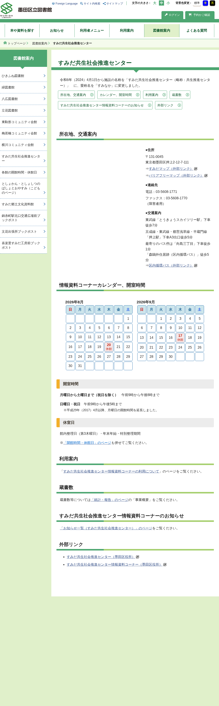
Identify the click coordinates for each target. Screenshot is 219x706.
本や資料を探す (22, 30)
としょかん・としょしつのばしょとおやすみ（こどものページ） (21, 188)
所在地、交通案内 (73, 95)
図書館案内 (161, 30)
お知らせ (57, 30)
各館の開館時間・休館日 (19, 172)
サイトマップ (114, 3)
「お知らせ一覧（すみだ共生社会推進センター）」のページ (106, 528)
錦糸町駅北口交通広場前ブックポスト (21, 218)
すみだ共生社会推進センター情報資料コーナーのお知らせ (102, 105)
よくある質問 (196, 30)
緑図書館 (8, 87)
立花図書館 (10, 110)
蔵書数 (177, 95)
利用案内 (127, 30)
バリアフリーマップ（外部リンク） (176, 175)
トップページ (17, 43)
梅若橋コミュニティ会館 (19, 133)
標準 (197, 2)
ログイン (174, 14)
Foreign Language (66, 3)
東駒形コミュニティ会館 (19, 122)
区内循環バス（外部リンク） (171, 265)
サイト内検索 (92, 3)
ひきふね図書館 (13, 76)
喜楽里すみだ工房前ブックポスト (21, 245)
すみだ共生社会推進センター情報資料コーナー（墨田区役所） (115, 564)
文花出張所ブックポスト (19, 231)
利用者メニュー (92, 30)
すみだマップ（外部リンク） (171, 168)
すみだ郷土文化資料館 (18, 204)
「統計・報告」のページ (109, 500)
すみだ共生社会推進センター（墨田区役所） (101, 557)
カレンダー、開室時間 (116, 95)
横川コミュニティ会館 (18, 145)
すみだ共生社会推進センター (21, 158)
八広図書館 (10, 99)
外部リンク (165, 105)
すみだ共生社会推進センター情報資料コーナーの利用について (111, 471)
